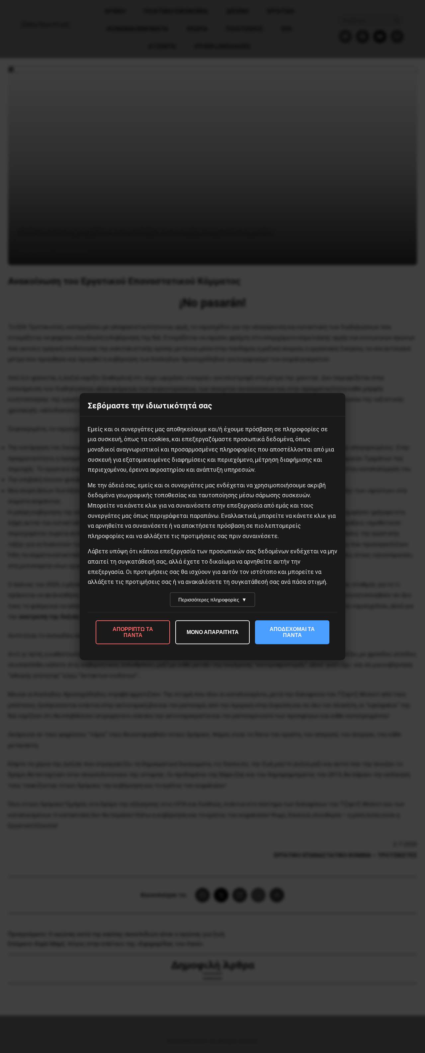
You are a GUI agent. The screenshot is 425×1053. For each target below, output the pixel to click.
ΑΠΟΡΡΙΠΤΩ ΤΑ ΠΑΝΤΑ (133, 632)
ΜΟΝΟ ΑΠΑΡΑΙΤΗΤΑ (213, 632)
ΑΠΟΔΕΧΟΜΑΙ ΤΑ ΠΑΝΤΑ (292, 632)
